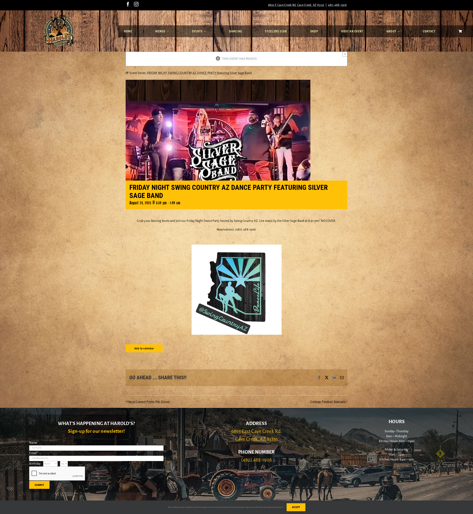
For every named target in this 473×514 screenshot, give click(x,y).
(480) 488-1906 (256, 459)
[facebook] (128, 4)
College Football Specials (328, 401)
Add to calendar (144, 348)
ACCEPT (296, 507)
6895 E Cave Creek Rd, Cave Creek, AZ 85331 (296, 5)
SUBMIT (39, 484)
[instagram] (136, 4)
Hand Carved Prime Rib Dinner (148, 401)
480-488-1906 (337, 5)
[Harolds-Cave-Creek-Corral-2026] (59, 16)
